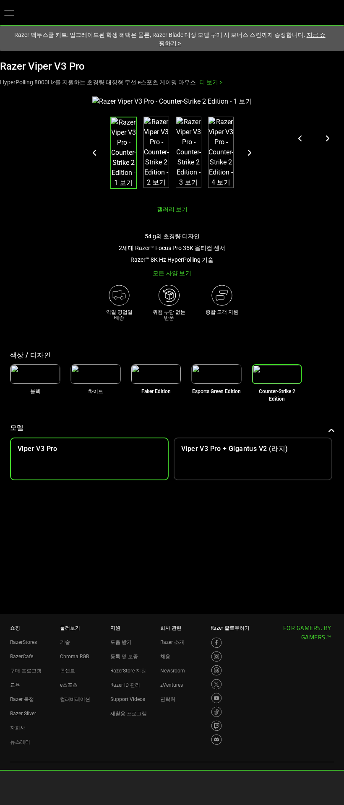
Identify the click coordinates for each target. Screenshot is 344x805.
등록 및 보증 (124, 656)
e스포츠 (69, 685)
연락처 (167, 699)
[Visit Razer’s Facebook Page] (216, 643)
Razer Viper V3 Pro (42, 66)
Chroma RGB (74, 656)
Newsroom (172, 671)
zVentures (171, 685)
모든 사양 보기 (172, 273)
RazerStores (23, 642)
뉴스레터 (20, 742)
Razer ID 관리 (125, 685)
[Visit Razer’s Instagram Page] (216, 656)
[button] (9, 13)
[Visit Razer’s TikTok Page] (216, 712)
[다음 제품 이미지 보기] (327, 138)
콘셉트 (67, 671)
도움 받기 (121, 642)
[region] (172, 147)
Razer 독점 (22, 699)
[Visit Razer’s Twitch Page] (216, 726)
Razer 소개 (172, 642)
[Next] (249, 153)
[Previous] (95, 153)
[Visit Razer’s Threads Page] (216, 670)
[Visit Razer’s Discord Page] (216, 739)
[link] (35, 374)
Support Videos (127, 699)
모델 (16, 428)
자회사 (17, 728)
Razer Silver (23, 713)
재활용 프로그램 (128, 713)
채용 (165, 656)
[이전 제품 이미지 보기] (300, 138)
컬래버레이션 (75, 699)
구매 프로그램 (26, 671)
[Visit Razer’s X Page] (216, 684)
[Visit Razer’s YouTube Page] (216, 698)
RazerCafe (21, 656)
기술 (65, 642)
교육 (15, 685)
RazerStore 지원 (128, 671)
